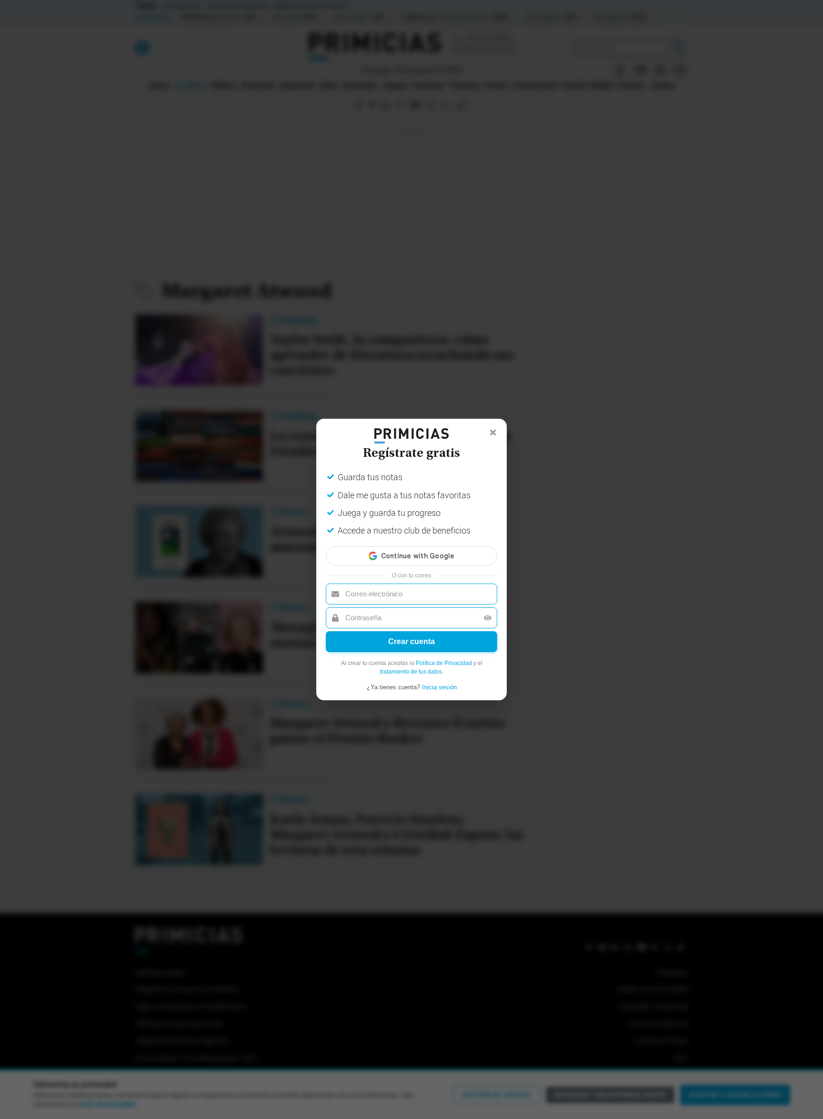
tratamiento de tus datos (411, 671)
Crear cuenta (411, 641)
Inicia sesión (439, 687)
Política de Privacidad (444, 663)
